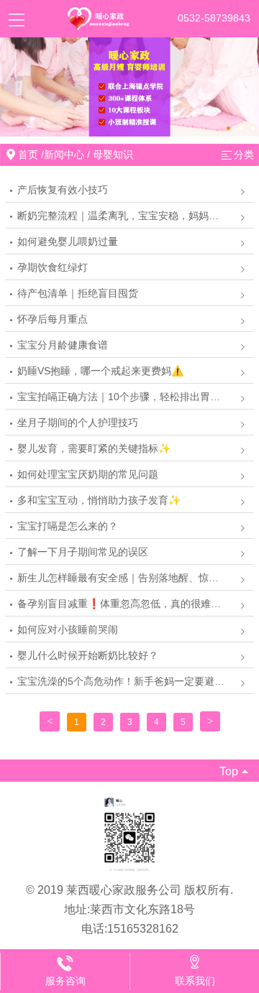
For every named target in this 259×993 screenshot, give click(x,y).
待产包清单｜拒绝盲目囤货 (77, 293)
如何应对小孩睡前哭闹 (67, 629)
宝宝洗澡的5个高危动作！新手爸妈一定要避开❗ (127, 681)
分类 (244, 154)
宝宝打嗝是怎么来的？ (67, 526)
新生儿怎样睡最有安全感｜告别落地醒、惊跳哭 (123, 577)
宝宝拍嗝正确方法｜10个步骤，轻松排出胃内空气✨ (135, 396)
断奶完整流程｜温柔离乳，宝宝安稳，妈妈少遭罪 (128, 215)
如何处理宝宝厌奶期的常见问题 (87, 474)
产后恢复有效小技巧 (62, 189)
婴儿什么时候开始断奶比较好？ (87, 655)
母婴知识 (113, 154)
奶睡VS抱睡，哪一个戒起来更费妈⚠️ (100, 371)
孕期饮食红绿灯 (52, 267)
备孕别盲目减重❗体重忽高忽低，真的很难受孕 (124, 603)
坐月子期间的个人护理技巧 (77, 422)
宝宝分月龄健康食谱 (62, 345)
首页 (28, 154)
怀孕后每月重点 (52, 319)
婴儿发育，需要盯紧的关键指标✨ (94, 448)
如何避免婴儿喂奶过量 (67, 241)
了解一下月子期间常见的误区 (82, 552)
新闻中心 (64, 154)
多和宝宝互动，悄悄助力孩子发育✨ (99, 500)
